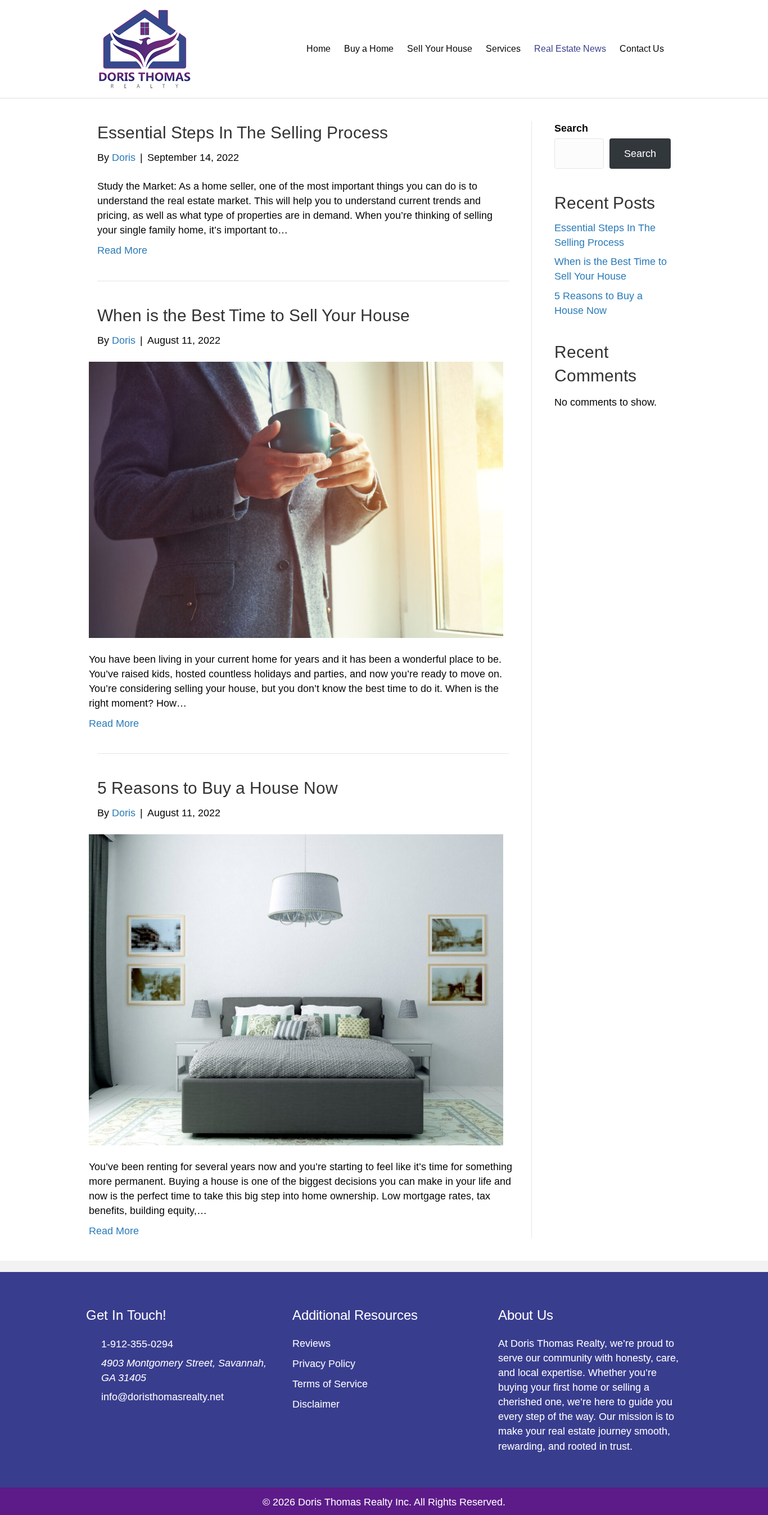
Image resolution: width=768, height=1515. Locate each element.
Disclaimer (316, 1404)
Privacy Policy (323, 1363)
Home (318, 48)
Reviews (311, 1343)
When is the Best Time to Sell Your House (253, 315)
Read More (122, 250)
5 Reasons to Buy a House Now (217, 788)
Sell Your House (439, 48)
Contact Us (642, 48)
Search (571, 128)
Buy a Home (369, 48)
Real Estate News (570, 48)
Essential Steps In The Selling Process (242, 132)
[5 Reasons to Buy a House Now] (296, 989)
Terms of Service (330, 1384)
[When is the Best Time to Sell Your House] (296, 499)
